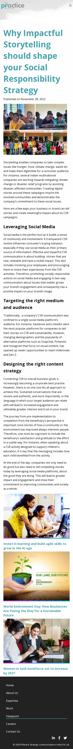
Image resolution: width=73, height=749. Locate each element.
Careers (11, 724)
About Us (12, 693)
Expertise (12, 701)
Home (10, 685)
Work (9, 708)
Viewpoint (12, 716)
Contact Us (13, 731)
